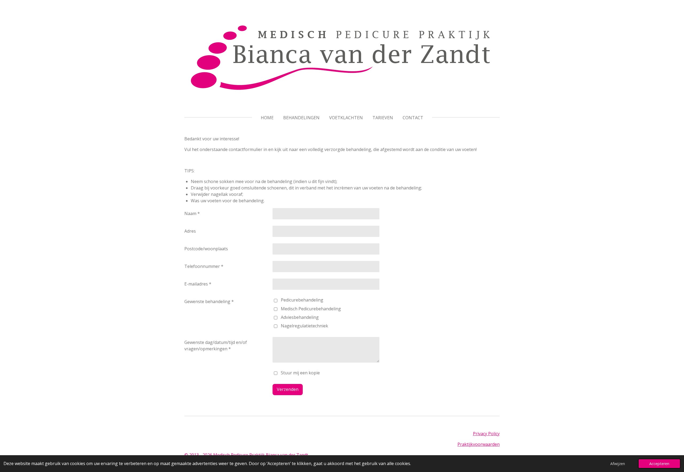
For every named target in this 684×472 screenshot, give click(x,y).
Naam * (192, 213)
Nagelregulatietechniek (304, 326)
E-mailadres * (197, 284)
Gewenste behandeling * (209, 301)
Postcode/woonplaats (206, 249)
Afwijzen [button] (617, 463)
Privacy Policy (486, 434)
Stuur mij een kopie (300, 373)
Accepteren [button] (659, 463)
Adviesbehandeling (300, 317)
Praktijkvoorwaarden (478, 444)
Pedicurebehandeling (302, 300)
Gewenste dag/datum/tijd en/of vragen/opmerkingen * (215, 345)
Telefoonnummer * (203, 266)
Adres (190, 231)
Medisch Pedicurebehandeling (311, 309)
